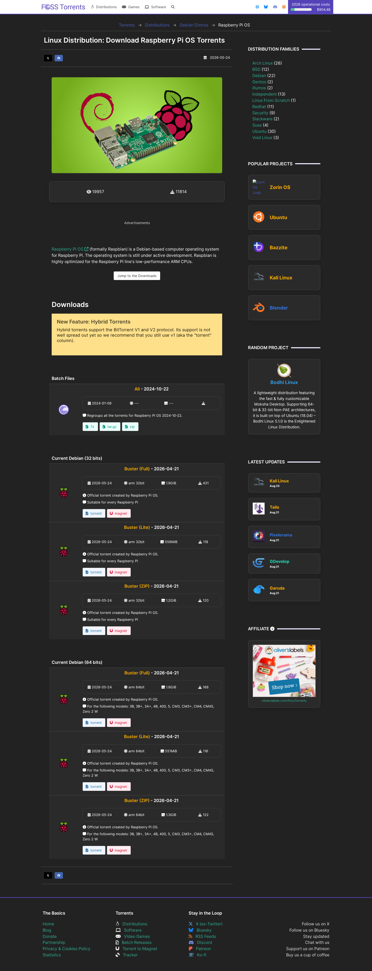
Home (48, 923)
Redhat (259, 106)
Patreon (202, 948)
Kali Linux (281, 277)
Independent (264, 94)
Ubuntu (259, 131)
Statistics (52, 954)
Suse (257, 125)
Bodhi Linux (284, 382)
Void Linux (262, 137)
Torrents (127, 25)
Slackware (262, 118)
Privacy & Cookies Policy (66, 948)
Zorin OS (280, 187)
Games (133, 7)
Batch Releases (135, 942)
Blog (47, 930)
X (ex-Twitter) (208, 923)
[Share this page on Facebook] (59, 58)
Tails (274, 507)
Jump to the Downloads (137, 276)
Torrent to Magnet (138, 948)
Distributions (105, 7)
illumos (259, 87)
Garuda (277, 588)
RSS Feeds (204, 936)
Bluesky (202, 930)
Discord (203, 942)
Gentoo (259, 81)
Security (260, 112)
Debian (259, 75)
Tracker (129, 954)
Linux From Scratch (271, 100)
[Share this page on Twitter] (48, 58)
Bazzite (278, 247)
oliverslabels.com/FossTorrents (284, 700)
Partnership (54, 942)
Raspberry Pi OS (68, 249)
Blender (279, 308)
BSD (256, 69)
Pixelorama (281, 534)
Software (157, 7)
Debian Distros (194, 25)
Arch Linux (262, 63)
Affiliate (259, 628)
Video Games (135, 936)
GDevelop (279, 561)
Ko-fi (200, 954)
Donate (50, 936)
